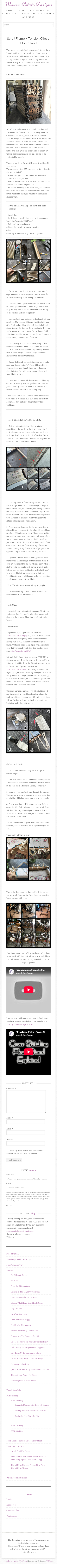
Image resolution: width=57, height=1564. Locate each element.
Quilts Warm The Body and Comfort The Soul (30, 1369)
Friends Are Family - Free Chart (24, 1330)
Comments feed (12, 1510)
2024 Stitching (17, 1431)
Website (9, 1139)
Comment (11, 1088)
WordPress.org (12, 1515)
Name (9, 1117)
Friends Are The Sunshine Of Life (25, 1336)
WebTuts (49, 1561)
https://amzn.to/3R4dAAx (17, 669)
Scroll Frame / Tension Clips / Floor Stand (24, 1440)
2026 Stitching (12, 1253)
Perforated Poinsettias (20, 1364)
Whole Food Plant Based (16, 1477)
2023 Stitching (17, 1425)
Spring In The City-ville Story (27, 1416)
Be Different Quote (18, 1275)
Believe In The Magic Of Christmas (25, 1291)
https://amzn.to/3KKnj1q (16, 635)
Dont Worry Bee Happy (20, 1319)
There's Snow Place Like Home (24, 1375)
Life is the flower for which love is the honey (29, 1341)
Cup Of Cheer (16, 1308)
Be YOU (14, 1280)
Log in (9, 1499)
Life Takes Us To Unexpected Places (26, 1352)
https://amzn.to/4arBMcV (21, 650)
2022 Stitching (17, 1400)
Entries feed (11, 1504)
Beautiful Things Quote (20, 1286)
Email (9, 1128)
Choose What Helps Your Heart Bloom (27, 1302)
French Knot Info (13, 1390)
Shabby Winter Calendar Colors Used (30, 1410)
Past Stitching (12, 1395)
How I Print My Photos (20, 1451)
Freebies (9, 1270)
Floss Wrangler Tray (14, 1264)
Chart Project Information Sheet (24, 1297)
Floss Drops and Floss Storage (18, 1259)
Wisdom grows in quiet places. (23, 1380)
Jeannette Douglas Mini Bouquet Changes (32, 1404)
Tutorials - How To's (15, 1446)
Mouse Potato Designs (29, 4)
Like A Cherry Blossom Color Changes (27, 1358)
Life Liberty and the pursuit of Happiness (28, 1347)
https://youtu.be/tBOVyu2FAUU (19, 1024)
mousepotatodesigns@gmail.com (19, 1230)
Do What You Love (19, 1314)
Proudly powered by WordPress (16, 1561)
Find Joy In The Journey (21, 1325)
